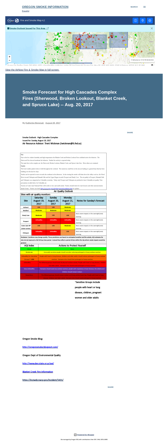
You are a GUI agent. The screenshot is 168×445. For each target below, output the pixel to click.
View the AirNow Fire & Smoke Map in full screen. (32, 69)
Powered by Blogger (85, 435)
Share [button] (130, 133)
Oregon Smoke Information (45, 6)
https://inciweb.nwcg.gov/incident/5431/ (43, 380)
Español (25, 11)
